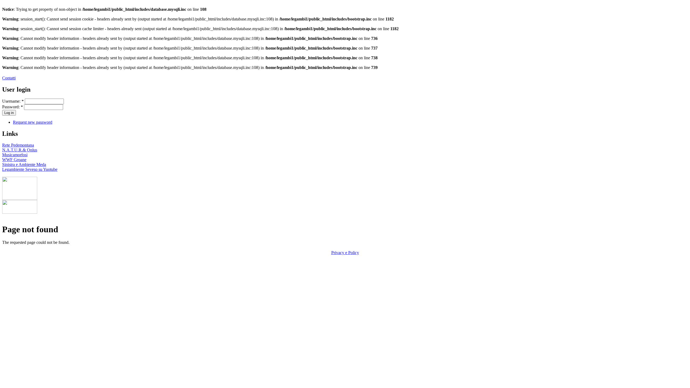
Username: (13, 101)
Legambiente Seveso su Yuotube (29, 169)
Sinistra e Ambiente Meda (24, 164)
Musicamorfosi (14, 155)
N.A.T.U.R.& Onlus (19, 150)
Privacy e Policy (345, 252)
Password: (12, 107)
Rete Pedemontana (18, 145)
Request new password (32, 122)
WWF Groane (14, 159)
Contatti (9, 78)
